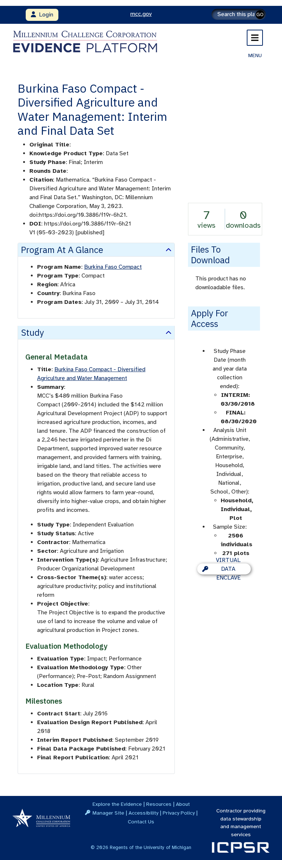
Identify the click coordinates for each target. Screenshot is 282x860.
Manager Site (108, 812)
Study (32, 332)
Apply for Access (209, 318)
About (183, 804)
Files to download (210, 254)
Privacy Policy (179, 812)
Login (44, 14)
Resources (158, 804)
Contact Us (141, 821)
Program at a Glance (62, 250)
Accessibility (143, 812)
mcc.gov (141, 14)
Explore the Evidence (117, 804)
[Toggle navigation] (255, 38)
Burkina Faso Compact (113, 267)
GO (260, 14)
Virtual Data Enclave (228, 568)
